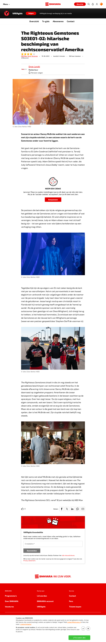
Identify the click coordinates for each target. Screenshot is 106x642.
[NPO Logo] (101, 4)
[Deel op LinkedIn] (72, 509)
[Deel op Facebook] (62, 509)
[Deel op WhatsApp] (77, 509)
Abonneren (58, 21)
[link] (24, 69)
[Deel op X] (67, 509)
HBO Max (24, 56)
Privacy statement (29, 560)
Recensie (35, 56)
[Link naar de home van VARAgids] (6, 13)
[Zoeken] (88, 4)
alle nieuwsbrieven (68, 555)
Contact (70, 21)
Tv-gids (45, 21)
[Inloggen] (97, 4)
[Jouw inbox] (93, 4)
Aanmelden (32, 551)
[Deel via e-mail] (83, 509)
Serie (30, 56)
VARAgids (17, 13)
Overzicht (34, 21)
